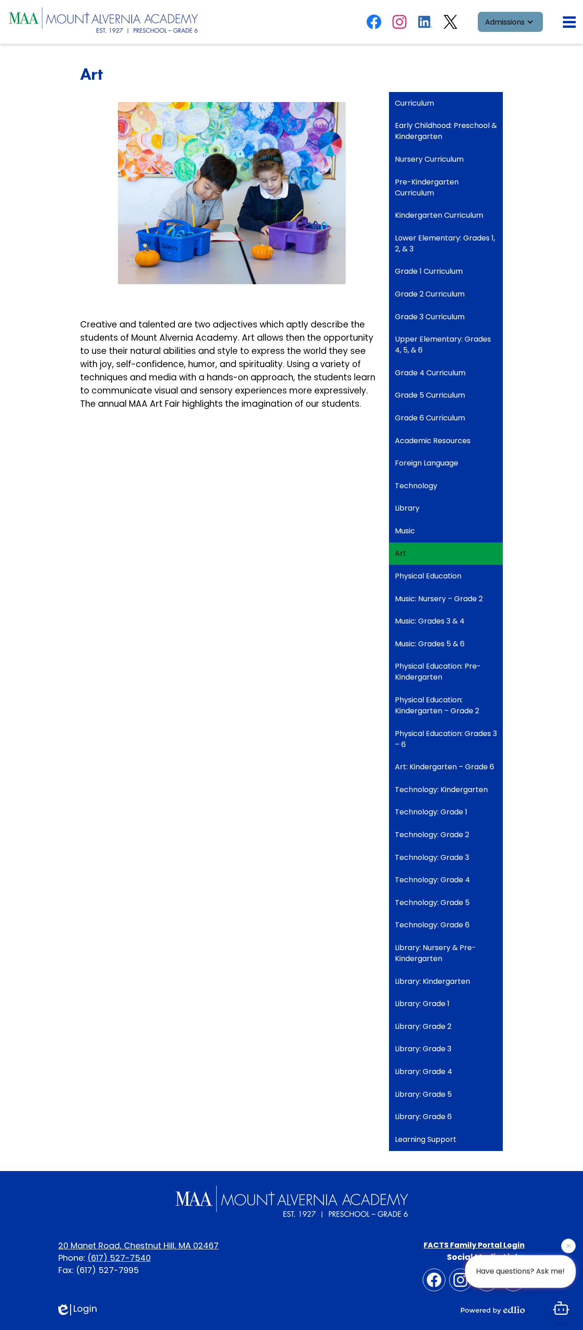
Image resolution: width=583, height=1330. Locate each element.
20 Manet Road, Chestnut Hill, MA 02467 (138, 1245)
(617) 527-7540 (119, 1258)
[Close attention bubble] (568, 1248)
